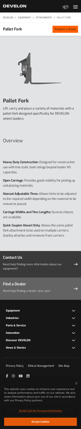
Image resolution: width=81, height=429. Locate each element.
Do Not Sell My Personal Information (40, 410)
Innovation (12, 333)
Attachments (44, 17)
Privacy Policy (15, 366)
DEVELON (8, 17)
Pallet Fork (64, 17)
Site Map (63, 366)
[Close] (76, 383)
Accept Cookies (40, 421)
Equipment (24, 17)
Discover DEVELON (18, 340)
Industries (12, 318)
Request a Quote (65, 29)
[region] (40, 403)
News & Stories (16, 348)
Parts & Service (16, 325)
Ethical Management (41, 366)
